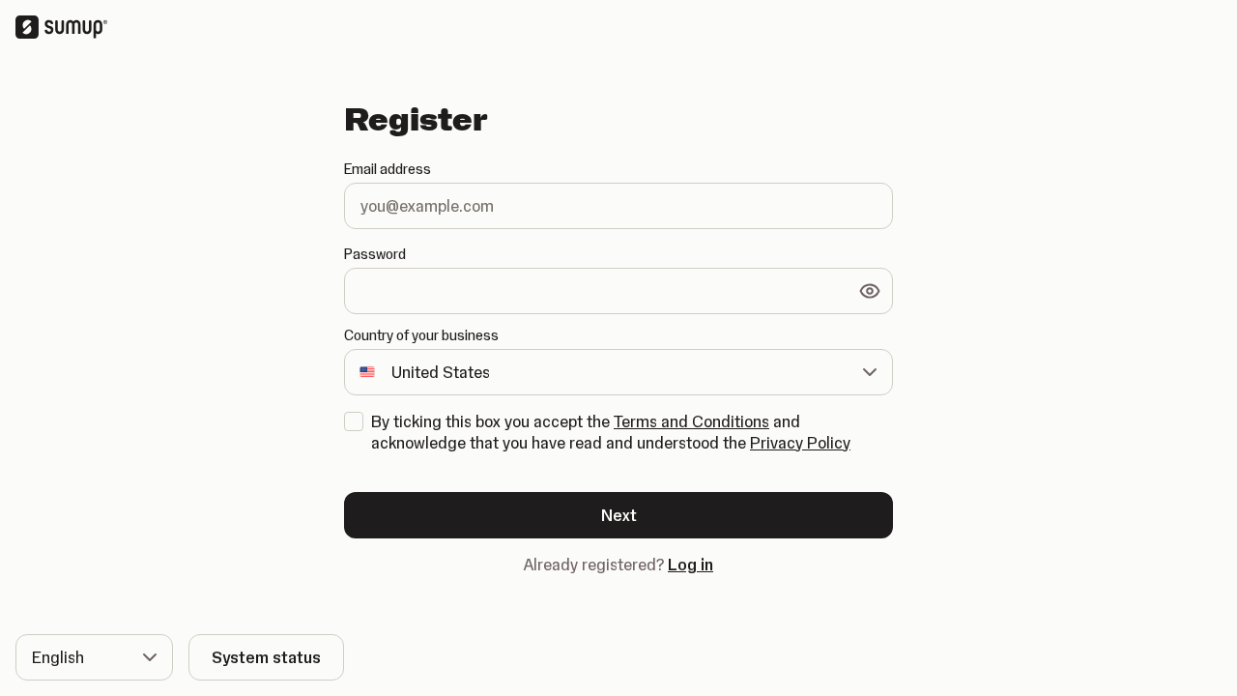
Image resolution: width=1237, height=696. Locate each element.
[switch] (869, 290)
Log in (690, 564)
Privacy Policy (800, 442)
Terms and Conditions (691, 421)
